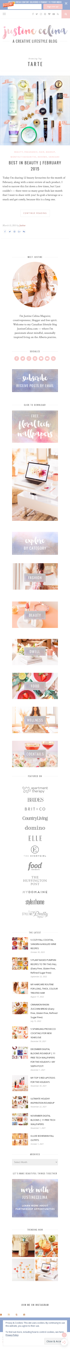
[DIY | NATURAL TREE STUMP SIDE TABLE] (23, 1246)
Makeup (50, 152)
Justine (22, 225)
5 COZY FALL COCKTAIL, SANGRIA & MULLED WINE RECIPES (43, 944)
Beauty (18, 152)
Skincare (54, 157)
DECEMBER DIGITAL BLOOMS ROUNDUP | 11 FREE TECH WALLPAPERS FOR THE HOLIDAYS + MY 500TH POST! (43, 1058)
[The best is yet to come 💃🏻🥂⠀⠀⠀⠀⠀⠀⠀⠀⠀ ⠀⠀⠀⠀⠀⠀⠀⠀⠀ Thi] (1, 1314)
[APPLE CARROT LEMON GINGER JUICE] (46, 1246)
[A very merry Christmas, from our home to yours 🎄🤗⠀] (24, 1314)
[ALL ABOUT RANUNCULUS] (23, 1270)
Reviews (42, 157)
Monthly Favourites (23, 157)
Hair (42, 152)
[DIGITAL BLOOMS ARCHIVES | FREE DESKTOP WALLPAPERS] (46, 1270)
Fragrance (31, 152)
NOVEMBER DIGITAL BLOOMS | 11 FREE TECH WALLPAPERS (43, 1120)
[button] (35, 5)
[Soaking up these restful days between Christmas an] (17, 1314)
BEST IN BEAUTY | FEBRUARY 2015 (35, 165)
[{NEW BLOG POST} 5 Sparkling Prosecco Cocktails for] (9, 1314)
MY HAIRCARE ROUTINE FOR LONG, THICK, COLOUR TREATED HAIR (44, 988)
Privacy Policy (12, 1335)
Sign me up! (52, 6)
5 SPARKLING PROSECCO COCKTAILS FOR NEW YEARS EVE (43, 1033)
